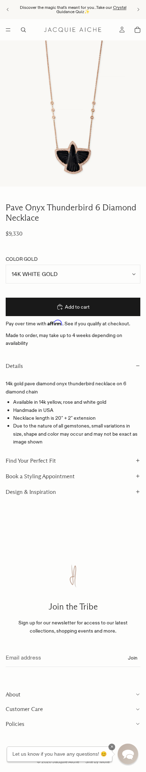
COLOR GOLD (22, 259)
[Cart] (137, 30)
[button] (128, 754)
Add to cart (77, 307)
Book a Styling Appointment (40, 476)
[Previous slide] (8, 9)
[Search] (23, 30)
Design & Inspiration (31, 492)
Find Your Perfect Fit (31, 460)
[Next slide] (138, 9)
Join (132, 657)
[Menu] (8, 30)
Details (14, 366)
